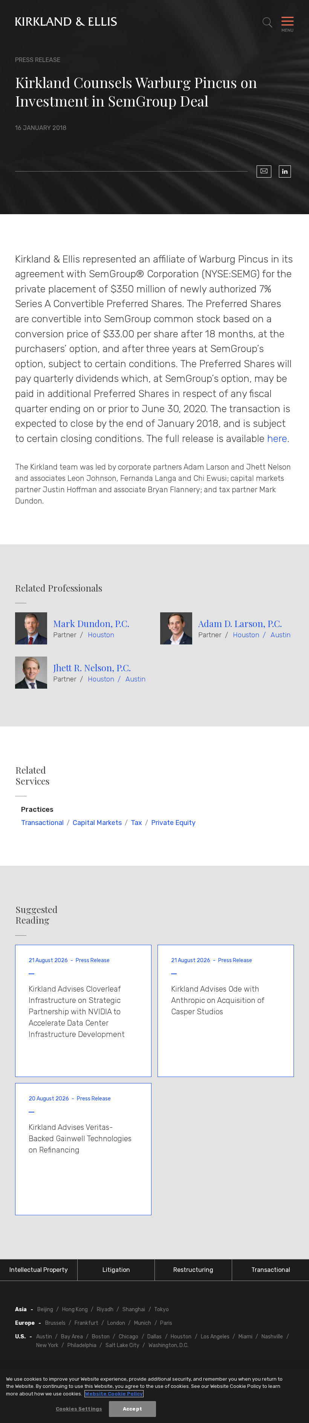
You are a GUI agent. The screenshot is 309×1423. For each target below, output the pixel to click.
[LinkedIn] (285, 171)
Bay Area (72, 1336)
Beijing (45, 1309)
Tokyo (161, 1309)
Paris (166, 1323)
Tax (136, 823)
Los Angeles (215, 1336)
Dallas (154, 1336)
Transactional (42, 823)
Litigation (116, 1269)
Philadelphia (81, 1345)
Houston (101, 635)
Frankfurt (86, 1323)
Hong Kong (75, 1309)
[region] (154, 1395)
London (116, 1323)
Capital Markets (97, 823)
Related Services (32, 775)
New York (47, 1345)
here (277, 439)
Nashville (272, 1336)
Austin (281, 635)
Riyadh (105, 1309)
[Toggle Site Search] (267, 22)
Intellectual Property (38, 1269)
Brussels (55, 1323)
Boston (101, 1336)
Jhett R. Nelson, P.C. (92, 667)
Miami (245, 1336)
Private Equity (173, 823)
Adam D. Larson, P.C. (240, 623)
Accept (132, 1409)
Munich (142, 1323)
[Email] (264, 171)
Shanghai (133, 1309)
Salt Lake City (122, 1345)
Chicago (128, 1336)
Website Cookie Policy (114, 1394)
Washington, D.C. (168, 1345)
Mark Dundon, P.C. (91, 623)
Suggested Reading (36, 915)
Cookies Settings (79, 1409)
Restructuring (193, 1269)
